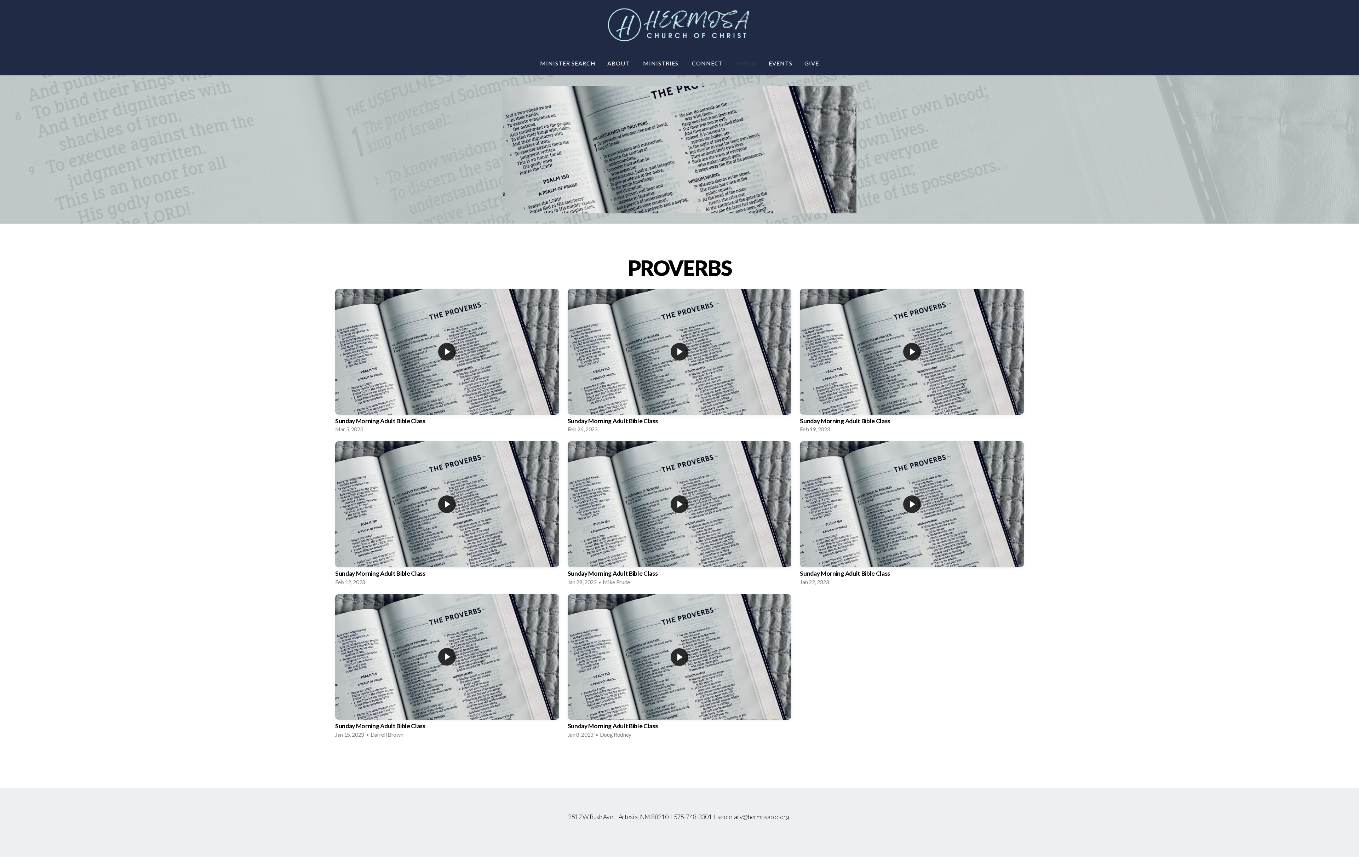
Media (746, 63)
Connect (708, 63)
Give (811, 63)
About (619, 63)
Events (780, 63)
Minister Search (567, 63)
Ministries (661, 63)
